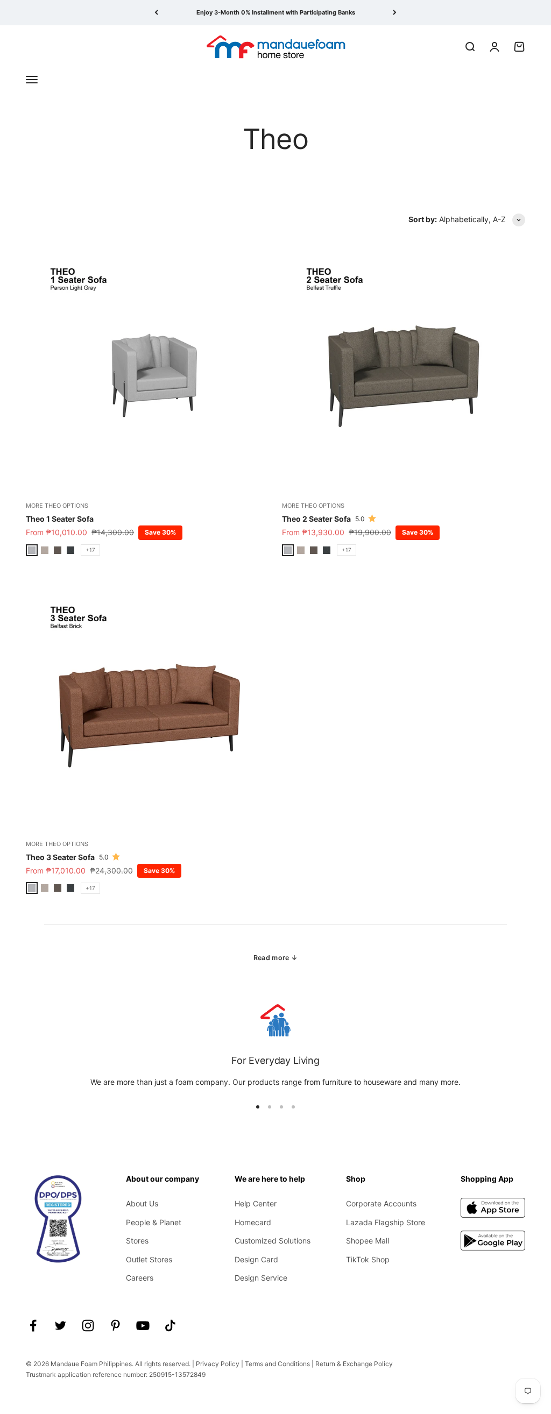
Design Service (261, 1277)
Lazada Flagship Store (385, 1222)
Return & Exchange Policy (354, 1364)
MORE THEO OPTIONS (57, 505)
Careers (139, 1277)
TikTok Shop (368, 1259)
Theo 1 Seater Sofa (60, 518)
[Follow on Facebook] (33, 1325)
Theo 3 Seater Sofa (60, 857)
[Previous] (156, 13)
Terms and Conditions (277, 1364)
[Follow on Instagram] (88, 1325)
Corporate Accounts (381, 1203)
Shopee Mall (367, 1240)
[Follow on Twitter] (60, 1325)
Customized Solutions (272, 1240)
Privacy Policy (217, 1364)
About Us (142, 1203)
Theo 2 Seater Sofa (316, 518)
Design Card (256, 1259)
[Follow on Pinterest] (115, 1325)
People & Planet (153, 1222)
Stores (137, 1240)
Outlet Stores (149, 1259)
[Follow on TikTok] (170, 1325)
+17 (90, 549)
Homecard (253, 1222)
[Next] (395, 13)
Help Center (256, 1203)
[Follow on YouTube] (143, 1325)
